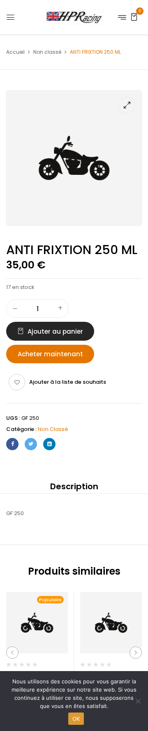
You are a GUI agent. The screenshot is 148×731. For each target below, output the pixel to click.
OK (76, 718)
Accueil (15, 51)
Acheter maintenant (50, 354)
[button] (134, 17)
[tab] (74, 486)
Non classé (47, 51)
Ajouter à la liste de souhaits (67, 382)
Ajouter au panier (55, 331)
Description (74, 486)
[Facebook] (12, 444)
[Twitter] (31, 444)
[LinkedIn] (49, 444)
